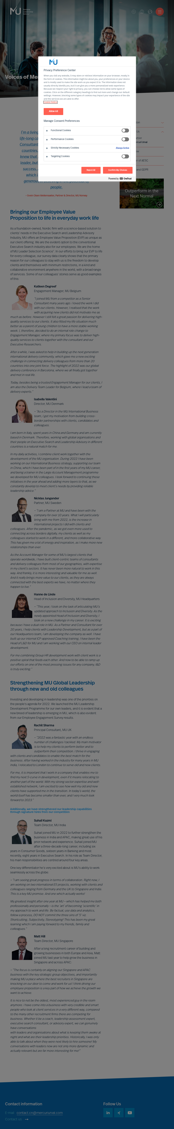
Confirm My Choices (117, 170)
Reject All (91, 170)
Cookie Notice (50, 102)
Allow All (53, 111)
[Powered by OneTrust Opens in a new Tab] (121, 179)
